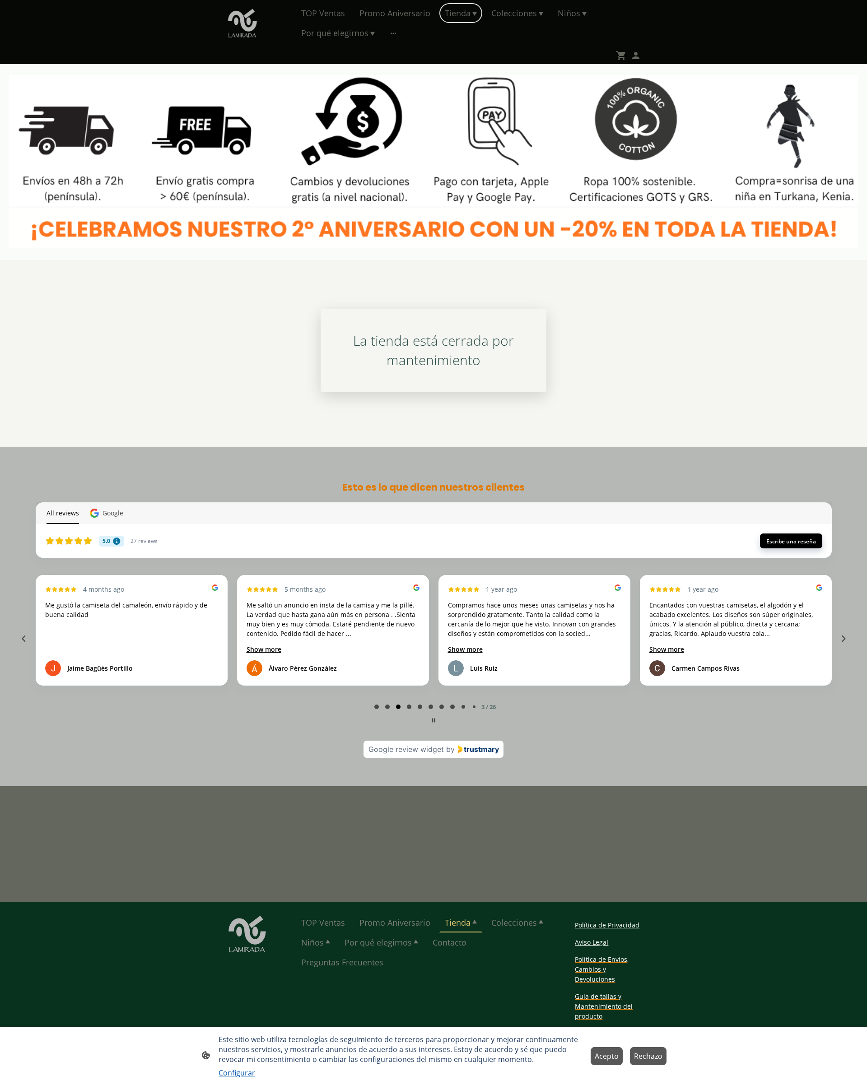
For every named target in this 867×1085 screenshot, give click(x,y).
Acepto (607, 1056)
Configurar (237, 1073)
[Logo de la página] (242, 23)
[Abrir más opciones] (393, 33)
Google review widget (406, 749)
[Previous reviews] (23, 638)
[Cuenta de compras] (635, 55)
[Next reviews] (843, 638)
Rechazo (648, 1056)
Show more (264, 649)
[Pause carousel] (433, 720)
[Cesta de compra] (623, 55)
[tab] (376, 706)
